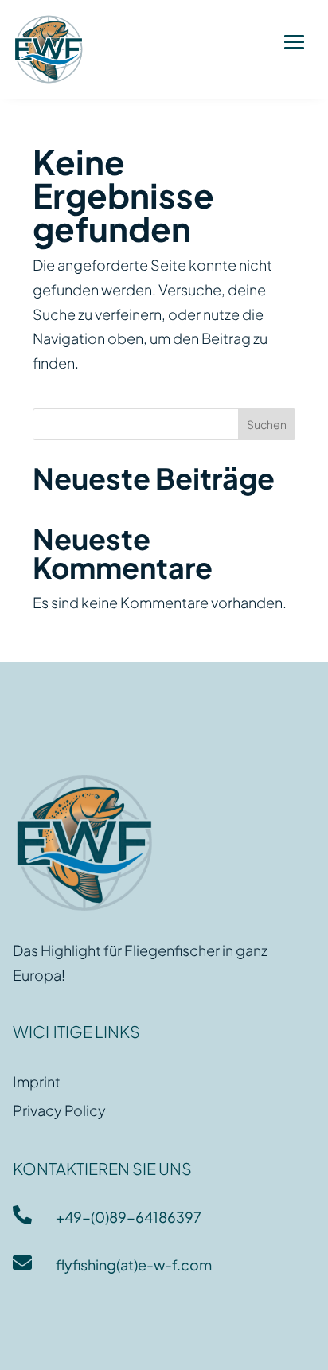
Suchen (267, 424)
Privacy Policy (59, 1110)
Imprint (37, 1081)
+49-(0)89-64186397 (128, 1217)
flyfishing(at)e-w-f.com (134, 1264)
